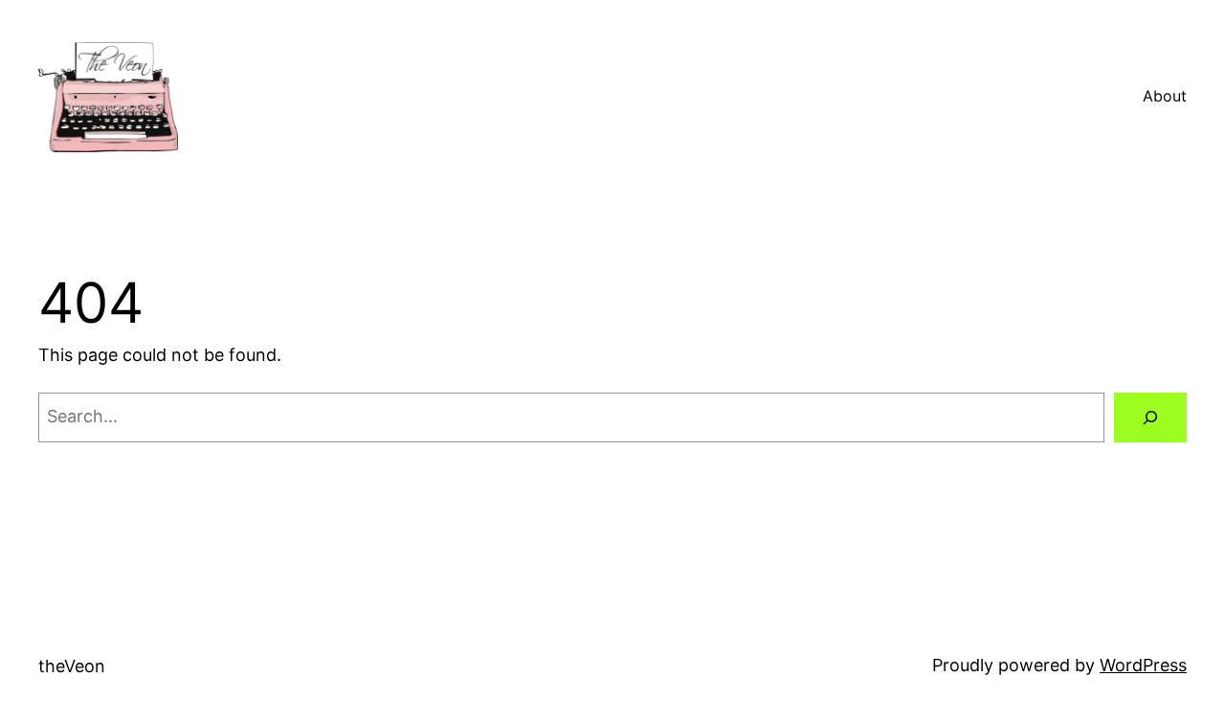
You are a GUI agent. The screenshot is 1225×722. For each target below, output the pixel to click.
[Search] (1150, 417)
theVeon (71, 666)
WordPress (1143, 665)
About (1165, 95)
